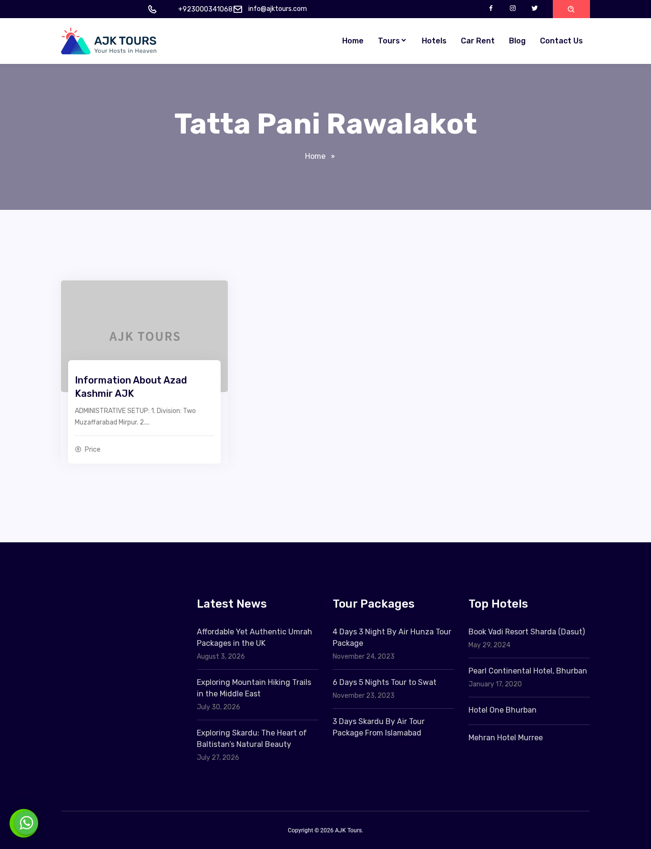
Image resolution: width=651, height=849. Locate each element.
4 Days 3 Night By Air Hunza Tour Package (392, 637)
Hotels (434, 40)
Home (353, 40)
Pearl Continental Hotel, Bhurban (527, 670)
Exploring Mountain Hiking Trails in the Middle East (254, 688)
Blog (517, 40)
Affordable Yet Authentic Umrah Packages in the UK (254, 637)
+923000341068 (205, 9)
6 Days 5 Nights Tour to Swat (385, 682)
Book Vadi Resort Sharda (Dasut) (526, 631)
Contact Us (561, 40)
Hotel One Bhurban (502, 709)
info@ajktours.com (277, 9)
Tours (389, 40)
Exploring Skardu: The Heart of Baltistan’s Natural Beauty (252, 738)
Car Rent (478, 40)
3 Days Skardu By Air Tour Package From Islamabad (379, 727)
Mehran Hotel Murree (505, 737)
